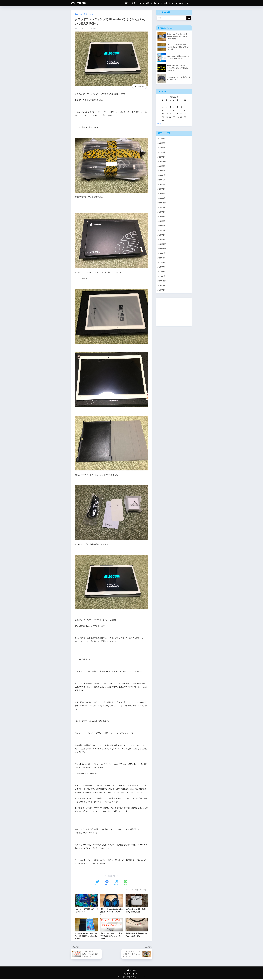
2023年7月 (161, 143)
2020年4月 (161, 184)
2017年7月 (161, 267)
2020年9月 (161, 166)
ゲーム (160, 3)
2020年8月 (161, 171)
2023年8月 (161, 139)
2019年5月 (161, 226)
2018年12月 (162, 244)
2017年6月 (161, 272)
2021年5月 (161, 148)
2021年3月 (161, 157)
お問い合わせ (169, 3)
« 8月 (159, 124)
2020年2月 (161, 194)
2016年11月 (162, 281)
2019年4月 (161, 230)
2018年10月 (162, 249)
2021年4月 (161, 152)
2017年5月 (161, 276)
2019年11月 (162, 203)
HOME (132, 970)
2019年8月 (161, 212)
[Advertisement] (174, 312)
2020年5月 (161, 180)
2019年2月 (161, 240)
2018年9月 (161, 253)
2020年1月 (161, 198)
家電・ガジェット (138, 3)
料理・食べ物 (151, 3)
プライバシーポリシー (183, 3)
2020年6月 (161, 175)
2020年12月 (162, 161)
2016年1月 (161, 290)
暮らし (127, 3)
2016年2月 (161, 285)
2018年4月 (161, 258)
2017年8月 (161, 263)
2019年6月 (161, 221)
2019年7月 (161, 217)
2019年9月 (161, 207)
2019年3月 (161, 235)
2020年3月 (161, 189)
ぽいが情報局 (79, 3)
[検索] (188, 18)
